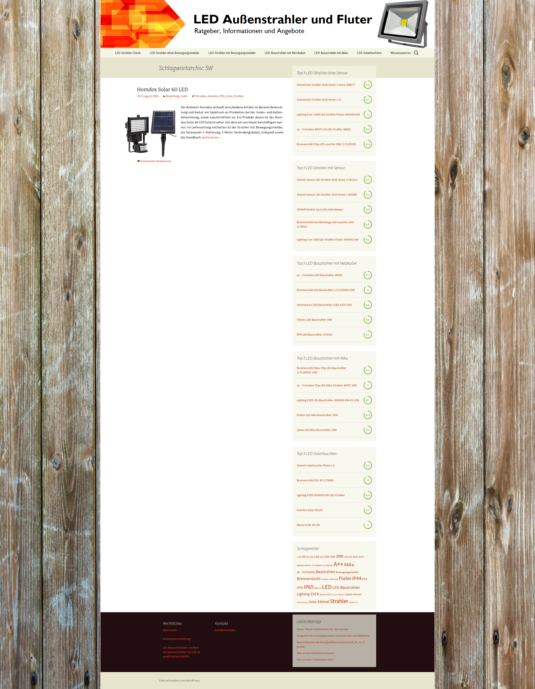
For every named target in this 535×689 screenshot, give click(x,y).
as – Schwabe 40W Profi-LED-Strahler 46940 (323, 129)
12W (316, 556)
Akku (203, 96)
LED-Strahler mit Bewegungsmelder (232, 53)
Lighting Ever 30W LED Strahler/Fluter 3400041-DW (327, 239)
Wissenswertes (401, 53)
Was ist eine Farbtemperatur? (315, 659)
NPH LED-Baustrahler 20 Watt (314, 334)
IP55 (300, 587)
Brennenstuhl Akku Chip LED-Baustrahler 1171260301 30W (321, 370)
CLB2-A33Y (333, 579)
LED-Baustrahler (346, 587)
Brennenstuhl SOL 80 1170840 (315, 480)
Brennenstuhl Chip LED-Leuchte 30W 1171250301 (326, 144)
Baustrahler (325, 571)
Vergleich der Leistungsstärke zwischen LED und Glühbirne (333, 636)
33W (346, 557)
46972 (361, 557)
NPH (329, 594)
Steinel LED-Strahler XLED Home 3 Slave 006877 (326, 85)
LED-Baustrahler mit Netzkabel (285, 53)
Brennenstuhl (308, 578)
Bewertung (173, 96)
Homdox (213, 96)
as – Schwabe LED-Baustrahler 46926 (319, 275)
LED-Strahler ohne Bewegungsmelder (174, 53)
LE (320, 588)
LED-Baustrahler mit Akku (331, 53)
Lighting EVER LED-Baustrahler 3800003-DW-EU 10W (328, 400)
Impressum (170, 630)
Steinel (323, 601)
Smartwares (302, 602)
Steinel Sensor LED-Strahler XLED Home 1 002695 (327, 194)
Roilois (341, 594)
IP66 (316, 588)
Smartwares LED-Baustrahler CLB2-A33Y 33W (324, 305)
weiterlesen (212, 137)
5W (197, 96)
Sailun (349, 594)
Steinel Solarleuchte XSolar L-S (316, 465)
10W (311, 557)
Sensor (357, 594)
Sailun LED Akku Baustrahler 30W (317, 430)
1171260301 (328, 565)
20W (332, 556)
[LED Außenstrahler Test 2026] (267, 24)
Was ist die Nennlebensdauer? (315, 653)
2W (304, 556)
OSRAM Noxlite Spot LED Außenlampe (320, 209)
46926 (355, 557)
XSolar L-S (353, 602)
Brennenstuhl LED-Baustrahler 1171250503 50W (326, 290)
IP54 (364, 579)
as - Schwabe (306, 572)
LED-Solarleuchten (369, 53)
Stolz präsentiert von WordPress (179, 680)
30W (339, 556)
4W (307, 557)
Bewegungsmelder (347, 572)
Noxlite (322, 594)
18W (326, 556)
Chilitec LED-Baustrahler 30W (314, 319)
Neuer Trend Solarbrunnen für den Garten (322, 629)
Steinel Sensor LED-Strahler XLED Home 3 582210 (327, 180)
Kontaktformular (225, 630)
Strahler (239, 96)
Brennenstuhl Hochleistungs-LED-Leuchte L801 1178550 (325, 224)
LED (327, 586)
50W (350, 557)
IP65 (222, 96)
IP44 (356, 578)
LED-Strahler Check (128, 53)
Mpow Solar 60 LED (308, 525)
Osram (334, 594)
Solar (184, 96)
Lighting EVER (308, 594)
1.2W (299, 557)
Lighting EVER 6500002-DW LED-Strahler (321, 495)
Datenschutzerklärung (177, 639)
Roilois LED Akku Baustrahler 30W (317, 415)
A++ (338, 564)
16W (322, 557)
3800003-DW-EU (304, 565)
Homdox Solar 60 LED (162, 89)
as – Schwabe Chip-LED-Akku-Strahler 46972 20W (327, 385)
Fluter (345, 578)
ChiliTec (324, 579)
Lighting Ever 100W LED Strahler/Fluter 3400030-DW (328, 114)
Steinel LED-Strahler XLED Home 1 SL (319, 99)
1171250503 (317, 565)
